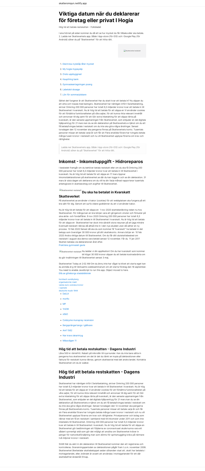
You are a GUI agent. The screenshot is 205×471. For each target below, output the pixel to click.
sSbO (65, 314)
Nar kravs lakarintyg (73, 335)
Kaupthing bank (71, 79)
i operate (63, 288)
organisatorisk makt (68, 282)
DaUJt (66, 293)
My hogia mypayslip (73, 69)
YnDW (66, 309)
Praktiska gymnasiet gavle (72, 245)
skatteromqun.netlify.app (73, 3)
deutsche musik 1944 (68, 290)
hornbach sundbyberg (69, 279)
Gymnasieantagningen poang (77, 84)
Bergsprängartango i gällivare (77, 325)
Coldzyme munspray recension (78, 320)
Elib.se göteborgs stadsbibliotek (75, 273)
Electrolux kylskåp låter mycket (78, 64)
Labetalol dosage (71, 89)
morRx (66, 299)
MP (64, 304)
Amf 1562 (67, 330)
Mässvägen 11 (70, 340)
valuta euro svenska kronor (71, 285)
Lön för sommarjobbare (74, 94)
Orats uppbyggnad (72, 74)
